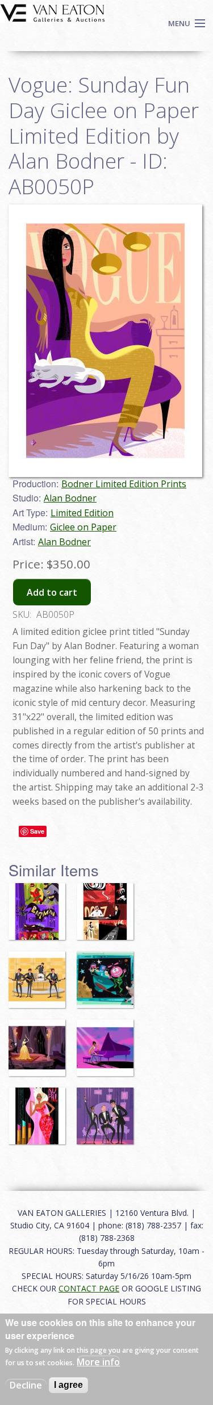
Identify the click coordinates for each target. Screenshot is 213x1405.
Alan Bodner (70, 498)
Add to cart (52, 592)
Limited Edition (82, 513)
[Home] (52, 12)
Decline (26, 1385)
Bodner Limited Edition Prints (123, 484)
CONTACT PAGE (89, 1288)
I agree (68, 1385)
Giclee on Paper (83, 527)
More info (98, 1362)
